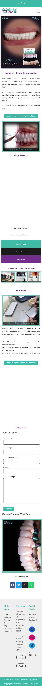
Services (7, 620)
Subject (6, 467)
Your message (9, 477)
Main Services (21, 155)
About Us (7, 617)
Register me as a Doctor (11, 679)
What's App (20, 665)
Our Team (21, 290)
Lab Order (21, 259)
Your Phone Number (11, 457)
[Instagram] (25, 585)
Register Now (21, 244)
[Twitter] (19, 585)
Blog (5, 625)
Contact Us (21, 427)
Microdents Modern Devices (21, 268)
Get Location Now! (22, 576)
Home (6, 614)
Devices (7, 623)
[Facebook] (12, 585)
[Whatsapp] (31, 585)
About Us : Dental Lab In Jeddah (21, 73)
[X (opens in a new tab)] (18, 3)
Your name (7, 438)
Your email (7, 448)
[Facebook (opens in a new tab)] (21, 3)
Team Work (8, 628)
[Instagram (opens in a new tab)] (24, 3)
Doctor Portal (21, 252)
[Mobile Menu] (38, 12)
